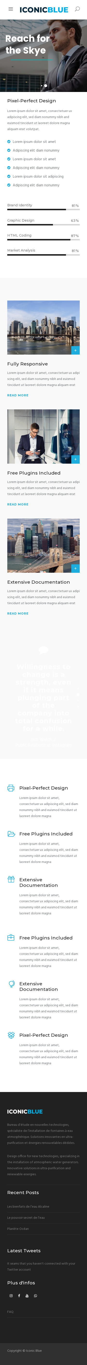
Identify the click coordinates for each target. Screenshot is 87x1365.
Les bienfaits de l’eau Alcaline (28, 1207)
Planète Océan (18, 1229)
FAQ (10, 1312)
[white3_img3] (43, 545)
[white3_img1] (43, 328)
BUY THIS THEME (21, 71)
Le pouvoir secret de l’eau (26, 1218)
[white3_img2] (43, 436)
